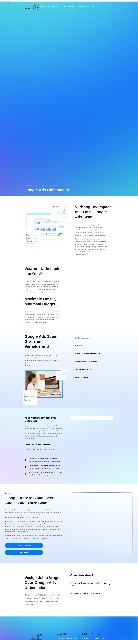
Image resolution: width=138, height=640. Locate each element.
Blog (66, 9)
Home (43, 6)
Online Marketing (67, 6)
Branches (95, 6)
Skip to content (4, 1)
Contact (74, 9)
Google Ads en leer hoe (49, 598)
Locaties (82, 6)
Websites (51, 6)
